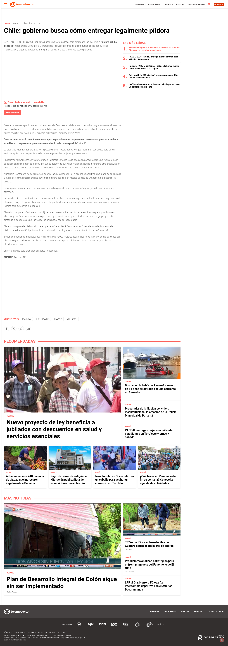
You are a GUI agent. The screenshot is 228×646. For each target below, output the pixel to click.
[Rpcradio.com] (125, 626)
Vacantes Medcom (57, 632)
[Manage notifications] (222, 640)
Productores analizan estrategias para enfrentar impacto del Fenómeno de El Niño (149, 564)
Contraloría (42, 319)
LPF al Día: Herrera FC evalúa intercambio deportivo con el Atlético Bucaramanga (148, 586)
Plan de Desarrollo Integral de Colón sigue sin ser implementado (62, 583)
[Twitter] (14, 328)
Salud (15, 23)
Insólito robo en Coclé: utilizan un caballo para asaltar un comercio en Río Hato (114, 480)
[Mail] (28, 328)
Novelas (180, 4)
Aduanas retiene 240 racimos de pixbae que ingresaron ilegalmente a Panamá (25, 480)
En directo (218, 4)
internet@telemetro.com (17, 640)
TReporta (139, 4)
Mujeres (26, 319)
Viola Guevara (129, 572)
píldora (58, 319)
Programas (154, 4)
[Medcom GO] (67, 626)
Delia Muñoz (129, 549)
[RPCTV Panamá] (79, 626)
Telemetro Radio (196, 4)
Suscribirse (12, 112)
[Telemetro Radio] (149, 626)
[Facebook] (6, 328)
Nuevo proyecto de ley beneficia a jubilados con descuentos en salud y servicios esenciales (54, 429)
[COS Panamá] (102, 626)
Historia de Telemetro (37, 632)
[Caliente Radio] (137, 626)
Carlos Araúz (12, 592)
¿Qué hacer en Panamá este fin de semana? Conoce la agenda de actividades (158, 480)
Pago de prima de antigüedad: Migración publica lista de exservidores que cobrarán (70, 480)
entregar (72, 319)
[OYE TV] (91, 626)
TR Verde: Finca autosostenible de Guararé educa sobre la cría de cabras (149, 544)
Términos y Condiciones (14, 632)
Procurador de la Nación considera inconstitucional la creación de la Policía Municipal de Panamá (151, 412)
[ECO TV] (114, 626)
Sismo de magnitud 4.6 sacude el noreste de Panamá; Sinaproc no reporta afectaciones (154, 48)
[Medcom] (160, 626)
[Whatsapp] (21, 328)
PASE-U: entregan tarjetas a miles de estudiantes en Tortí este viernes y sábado (148, 434)
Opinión (167, 4)
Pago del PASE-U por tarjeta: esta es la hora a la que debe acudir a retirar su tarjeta (154, 67)
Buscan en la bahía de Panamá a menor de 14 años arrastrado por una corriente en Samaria (150, 389)
